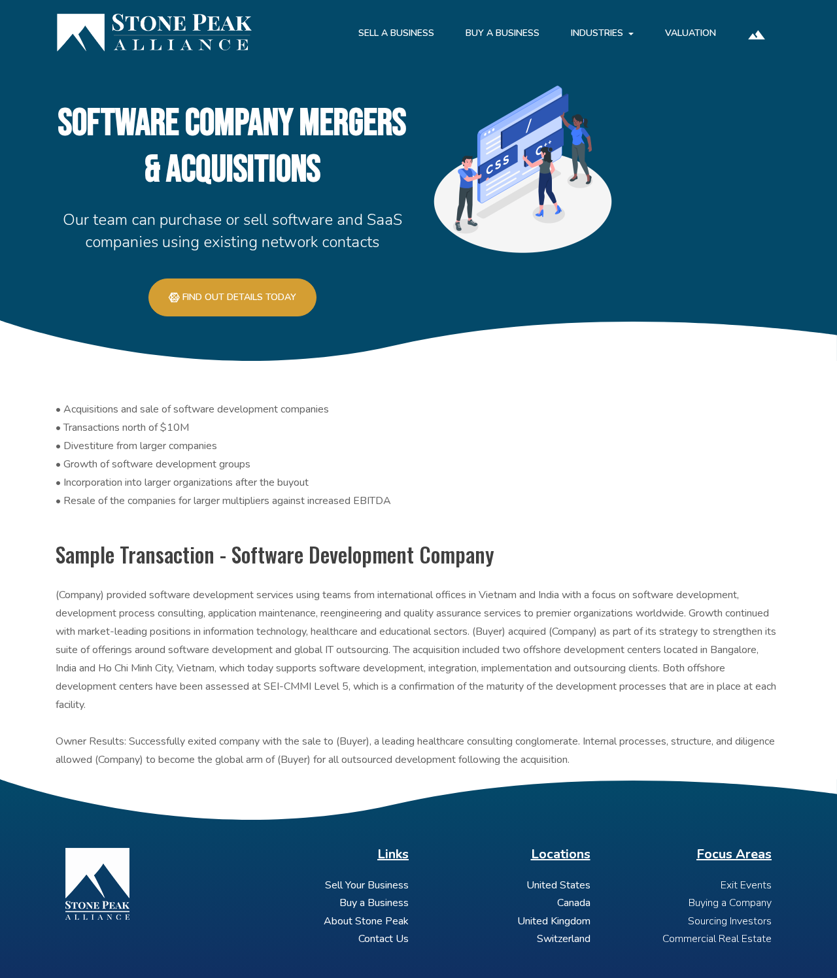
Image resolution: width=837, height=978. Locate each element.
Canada (573, 903)
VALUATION (690, 33)
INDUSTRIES (597, 33)
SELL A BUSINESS (396, 33)
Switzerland (563, 939)
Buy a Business (374, 903)
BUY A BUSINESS (502, 33)
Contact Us (383, 939)
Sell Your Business (367, 885)
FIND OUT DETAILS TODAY (239, 297)
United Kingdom (553, 921)
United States (558, 885)
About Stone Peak (366, 921)
